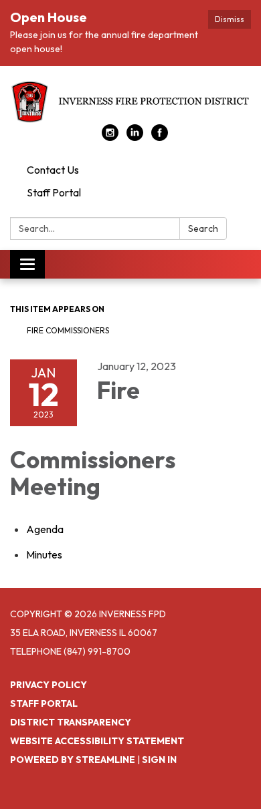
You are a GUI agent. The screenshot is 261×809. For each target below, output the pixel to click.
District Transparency (70, 722)
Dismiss (229, 19)
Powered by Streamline (72, 760)
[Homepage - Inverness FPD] (130, 101)
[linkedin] (134, 137)
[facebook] (159, 137)
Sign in (159, 760)
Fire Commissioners (68, 330)
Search (203, 228)
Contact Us (53, 169)
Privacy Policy (48, 685)
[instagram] (110, 137)
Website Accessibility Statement (97, 741)
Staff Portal (54, 192)
